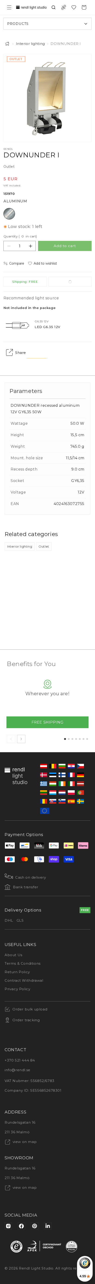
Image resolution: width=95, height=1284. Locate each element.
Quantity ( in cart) (20, 236)
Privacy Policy (17, 989)
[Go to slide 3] (72, 739)
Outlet (44, 546)
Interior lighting (30, 43)
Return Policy (17, 972)
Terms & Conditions (23, 963)
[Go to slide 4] (76, 739)
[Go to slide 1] (65, 739)
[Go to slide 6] (83, 739)
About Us (13, 955)
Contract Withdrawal (24, 980)
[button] (9, 7)
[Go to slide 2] (69, 739)
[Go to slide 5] (80, 739)
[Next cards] (21, 739)
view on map (24, 1142)
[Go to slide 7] (87, 739)
